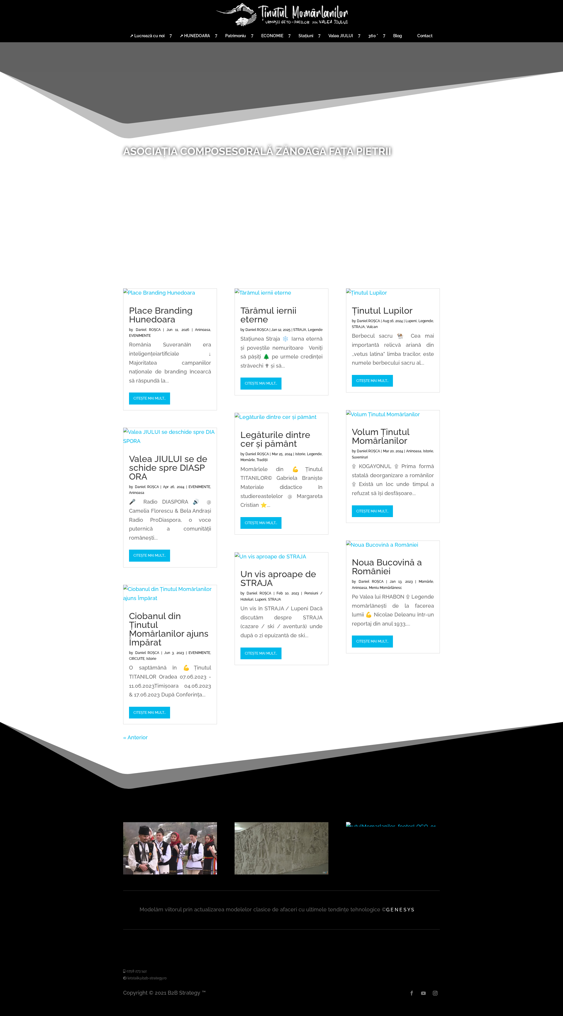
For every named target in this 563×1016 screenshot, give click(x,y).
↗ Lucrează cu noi (147, 35)
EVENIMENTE (140, 336)
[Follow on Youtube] (423, 993)
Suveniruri (360, 457)
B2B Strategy (184, 993)
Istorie (151, 659)
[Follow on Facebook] (411, 993)
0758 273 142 (136, 971)
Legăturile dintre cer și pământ (275, 439)
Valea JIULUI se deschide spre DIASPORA (168, 468)
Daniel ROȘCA (148, 330)
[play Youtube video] (170, 848)
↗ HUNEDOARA (195, 35)
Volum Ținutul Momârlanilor (380, 436)
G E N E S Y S (400, 910)
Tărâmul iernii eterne (268, 314)
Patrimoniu (235, 35)
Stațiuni (306, 35)
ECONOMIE (272, 35)
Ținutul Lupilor (382, 310)
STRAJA (299, 330)
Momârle (247, 460)
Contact (425, 35)
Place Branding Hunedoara (161, 314)
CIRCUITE (137, 659)
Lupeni (260, 599)
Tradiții (262, 460)
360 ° (373, 35)
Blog (397, 35)
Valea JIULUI (340, 35)
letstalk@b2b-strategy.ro (147, 978)
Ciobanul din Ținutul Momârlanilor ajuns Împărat (168, 629)
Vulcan (372, 327)
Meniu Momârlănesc (385, 588)
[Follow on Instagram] (435, 993)
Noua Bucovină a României (387, 566)
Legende (315, 330)
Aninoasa (202, 330)
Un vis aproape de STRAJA (278, 578)
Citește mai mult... (149, 398)
